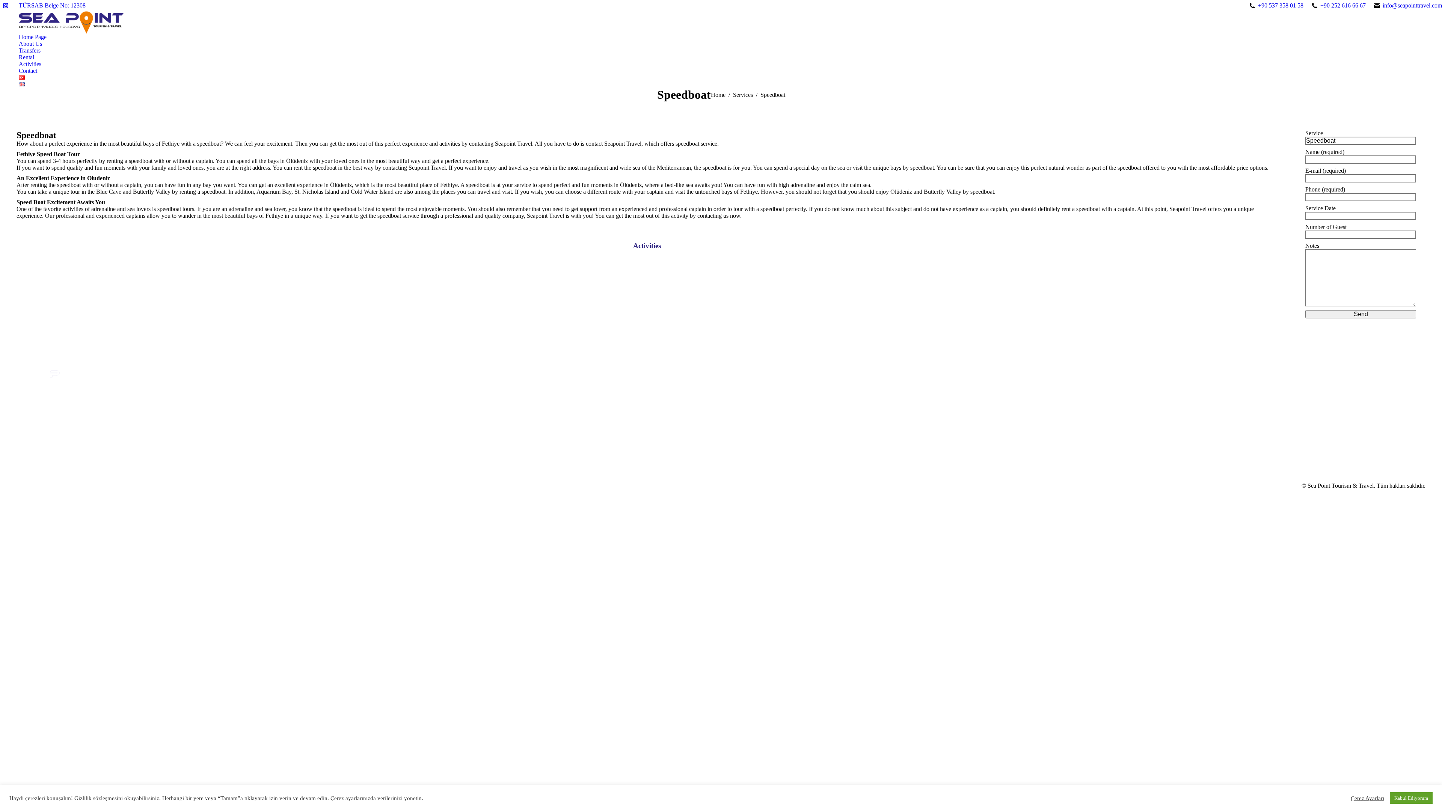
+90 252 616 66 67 (1343, 5)
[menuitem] (33, 37)
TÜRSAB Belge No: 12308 (52, 5)
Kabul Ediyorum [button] (1411, 798)
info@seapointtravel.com (1412, 5)
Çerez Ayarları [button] (1367, 798)
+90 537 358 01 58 (1280, 5)
